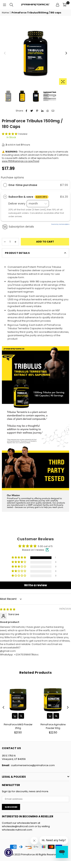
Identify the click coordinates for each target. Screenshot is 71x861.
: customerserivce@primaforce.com (32, 765)
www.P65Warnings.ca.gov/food (20, 161)
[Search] (11, 5)
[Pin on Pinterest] (37, 110)
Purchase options (12, 177)
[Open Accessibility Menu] (8, 852)
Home (5, 12)
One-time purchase (22, 185)
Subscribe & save (27, 197)
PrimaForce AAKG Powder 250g (18, 726)
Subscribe (11, 806)
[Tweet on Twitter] (31, 110)
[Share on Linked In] (42, 110)
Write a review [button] (35, 585)
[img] (7, 609)
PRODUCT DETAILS (17, 253)
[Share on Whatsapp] (47, 110)
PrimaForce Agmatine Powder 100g (53, 726)
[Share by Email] (53, 110)
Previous (5, 53)
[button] (10, 134)
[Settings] (57, 5)
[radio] (5, 185)
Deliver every (17, 203)
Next (66, 53)
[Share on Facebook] (26, 110)
